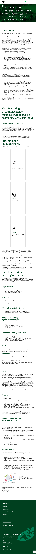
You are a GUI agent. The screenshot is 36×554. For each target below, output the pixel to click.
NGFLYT (23, 2)
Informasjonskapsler (7, 522)
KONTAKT (29, 2)
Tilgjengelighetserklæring (8, 525)
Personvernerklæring (7, 519)
